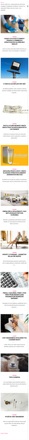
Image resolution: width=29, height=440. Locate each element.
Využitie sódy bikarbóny (14, 417)
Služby (14, 291)
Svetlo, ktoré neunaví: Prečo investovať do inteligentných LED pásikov (14, 127)
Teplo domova (14, 377)
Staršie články (4, 433)
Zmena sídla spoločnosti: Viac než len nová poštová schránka (14, 213)
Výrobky (14, 36)
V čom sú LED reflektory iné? (14, 84)
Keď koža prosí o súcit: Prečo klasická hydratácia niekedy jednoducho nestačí (14, 173)
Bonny (2, 2)
